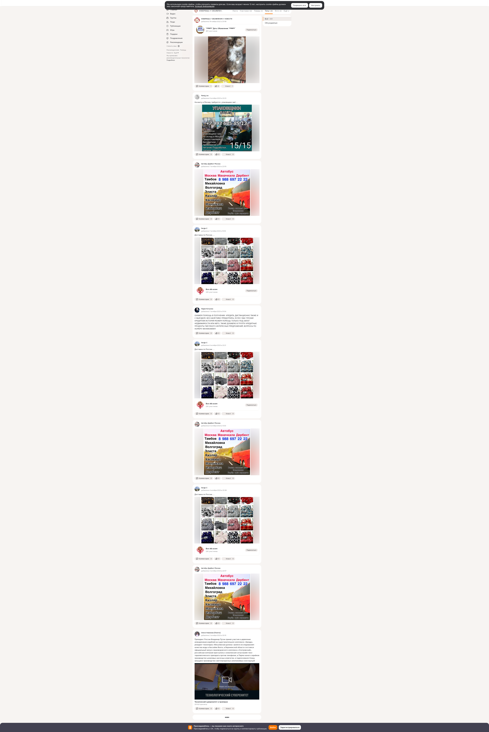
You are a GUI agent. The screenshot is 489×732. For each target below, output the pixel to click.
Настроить (315, 5)
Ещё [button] (175, 53)
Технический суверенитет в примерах (211, 702)
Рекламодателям (173, 50)
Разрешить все (299, 5)
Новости (170, 53)
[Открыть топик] (227, 102)
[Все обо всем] (227, 290)
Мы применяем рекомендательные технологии (178, 58)
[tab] (235, 11)
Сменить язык (172, 46)
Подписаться (251, 30)
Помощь (183, 50)
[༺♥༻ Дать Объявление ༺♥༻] (227, 29)
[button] (204, 86)
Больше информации (204, 6)
